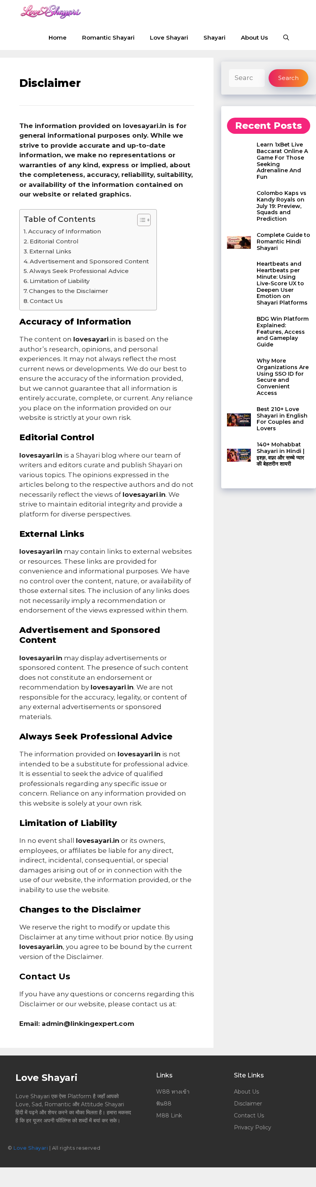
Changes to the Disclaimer (68, 291)
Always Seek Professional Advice (79, 271)
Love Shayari (169, 37)
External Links (50, 251)
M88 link (169, 1115)
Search (288, 78)
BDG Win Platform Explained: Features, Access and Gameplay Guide (283, 331)
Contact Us (46, 301)
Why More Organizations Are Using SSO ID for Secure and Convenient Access (283, 376)
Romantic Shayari (108, 37)
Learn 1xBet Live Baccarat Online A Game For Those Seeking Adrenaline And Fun (282, 160)
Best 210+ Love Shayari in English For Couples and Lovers (282, 419)
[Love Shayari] (50, 12)
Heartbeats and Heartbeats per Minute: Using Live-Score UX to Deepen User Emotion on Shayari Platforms (283, 283)
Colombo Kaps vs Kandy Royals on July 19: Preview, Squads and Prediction (281, 206)
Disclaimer (248, 1103)
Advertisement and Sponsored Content (89, 261)
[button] (286, 37)
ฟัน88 (163, 1103)
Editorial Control (54, 241)
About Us (254, 37)
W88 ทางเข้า (173, 1091)
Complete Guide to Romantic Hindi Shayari (283, 241)
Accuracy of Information (64, 231)
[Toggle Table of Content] (140, 219)
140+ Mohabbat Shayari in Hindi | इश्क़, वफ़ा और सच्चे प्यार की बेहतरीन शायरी (280, 454)
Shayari (214, 37)
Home (58, 37)
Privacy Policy (252, 1127)
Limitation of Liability (60, 281)
